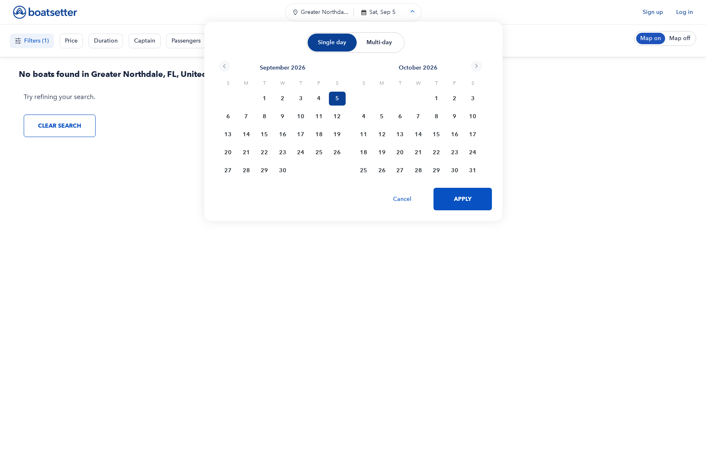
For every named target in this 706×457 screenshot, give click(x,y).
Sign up (653, 12)
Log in (684, 12)
